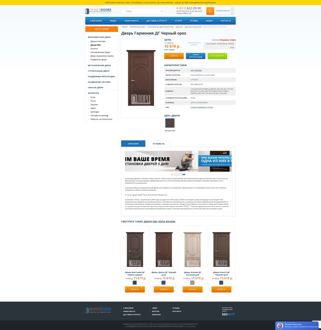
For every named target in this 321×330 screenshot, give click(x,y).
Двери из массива (98, 41)
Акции (209, 20)
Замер (154, 308)
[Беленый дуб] (192, 283)
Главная (124, 27)
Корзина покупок (223, 11)
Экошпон (94, 48)
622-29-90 (189, 8)
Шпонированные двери (100, 52)
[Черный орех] (164, 283)
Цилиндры (94, 112)
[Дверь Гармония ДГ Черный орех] (141, 112)
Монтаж (155, 311)
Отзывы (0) (159, 143)
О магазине (96, 20)
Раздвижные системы (99, 82)
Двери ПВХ (95, 45)
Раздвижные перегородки (101, 76)
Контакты (226, 20)
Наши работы (131, 20)
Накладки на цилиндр (99, 115)
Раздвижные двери (98, 59)
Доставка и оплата (156, 20)
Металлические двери (99, 65)
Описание (133, 143)
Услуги (178, 20)
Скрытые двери (95, 87)
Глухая (193, 107)
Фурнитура (93, 93)
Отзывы (194, 20)
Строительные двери (98, 71)
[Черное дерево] (135, 283)
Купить (135, 289)
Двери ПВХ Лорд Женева (193, 27)
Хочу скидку (169, 50)
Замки (93, 108)
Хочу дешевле (217, 56)
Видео (113, 20)
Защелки (94, 104)
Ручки (92, 97)
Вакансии (156, 315)
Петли (93, 101)
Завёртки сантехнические (101, 119)
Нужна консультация (195, 56)
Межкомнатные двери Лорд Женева (160, 27)
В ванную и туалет (205, 107)
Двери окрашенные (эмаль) (102, 56)
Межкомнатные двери (99, 37)
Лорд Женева (196, 70)
